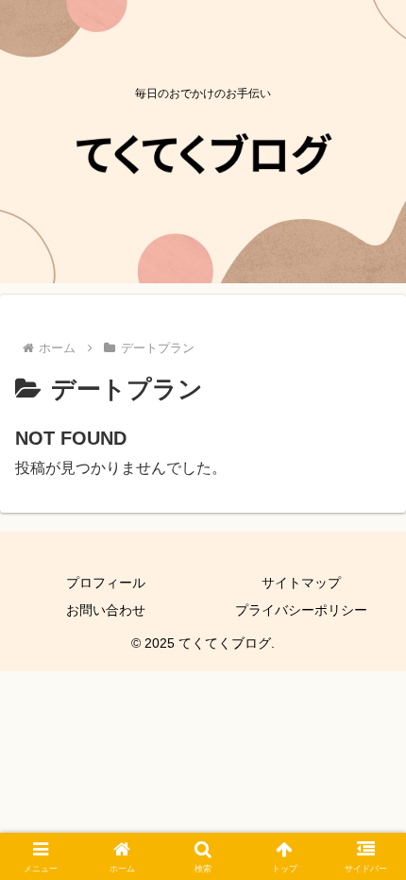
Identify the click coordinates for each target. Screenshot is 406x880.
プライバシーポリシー (301, 610)
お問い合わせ (105, 610)
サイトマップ (301, 582)
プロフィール (105, 582)
